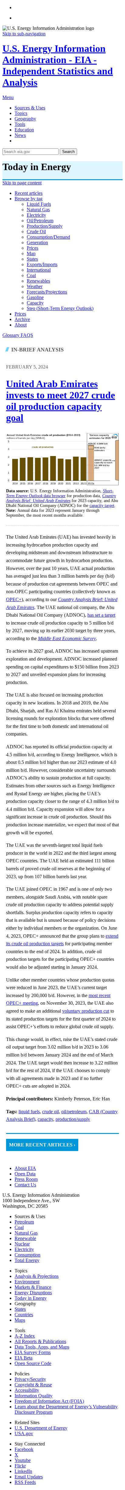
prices (32, 248)
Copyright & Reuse (33, 1384)
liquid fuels (39, 204)
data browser (59, 493)
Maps (20, 1320)
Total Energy (27, 1260)
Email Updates (29, 1476)
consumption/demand (48, 237)
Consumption (27, 1254)
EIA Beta (23, 1357)
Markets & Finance (33, 1287)
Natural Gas (26, 1232)
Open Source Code (33, 1363)
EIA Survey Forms (33, 1352)
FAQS (27, 335)
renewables (38, 280)
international (39, 270)
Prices (20, 313)
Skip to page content (22, 182)
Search (68, 151)
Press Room (26, 1179)
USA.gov (24, 1433)
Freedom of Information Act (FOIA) (49, 1401)
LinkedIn (23, 1471)
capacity (35, 302)
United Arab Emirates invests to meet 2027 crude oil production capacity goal (60, 400)
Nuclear (22, 1243)
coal (31, 275)
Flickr (20, 1465)
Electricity (24, 1249)
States (20, 1309)
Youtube (23, 1460)
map (31, 253)
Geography (25, 118)
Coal (19, 1227)
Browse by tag (28, 198)
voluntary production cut (85, 1011)
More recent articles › (42, 1144)
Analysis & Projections (37, 1276)
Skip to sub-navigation (24, 33)
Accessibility (27, 1390)
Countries (24, 1314)
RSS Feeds (25, 1482)
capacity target (102, 505)
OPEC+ (14, 599)
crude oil (36, 231)
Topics (21, 113)
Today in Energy (31, 1298)
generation (37, 242)
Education (24, 129)
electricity (36, 215)
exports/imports (42, 264)
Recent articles (28, 193)
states (32, 259)
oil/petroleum (40, 220)
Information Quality (33, 1395)
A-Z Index (25, 1336)
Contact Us (25, 1184)
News (20, 135)
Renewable (25, 1238)
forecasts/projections (47, 291)
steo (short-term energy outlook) (60, 308)
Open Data (25, 1173)
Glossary (11, 335)
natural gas (38, 209)
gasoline (35, 297)
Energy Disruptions (33, 1292)
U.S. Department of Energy (41, 1428)
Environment (27, 1281)
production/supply (44, 226)
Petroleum (24, 1221)
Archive (22, 319)
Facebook (24, 1449)
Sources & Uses (30, 107)
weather (34, 286)
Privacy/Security (30, 1379)
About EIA (25, 1168)
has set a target (101, 615)
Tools (20, 124)
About (21, 324)
